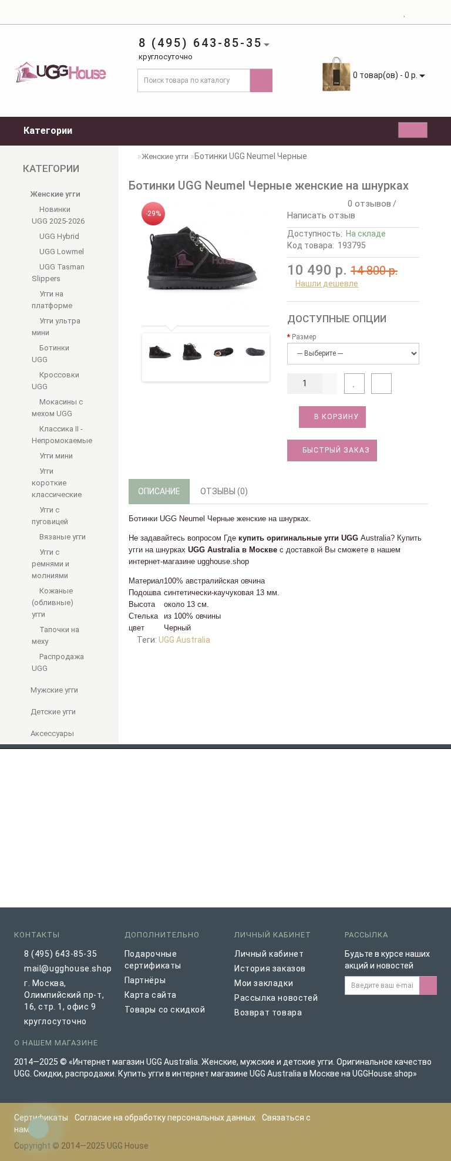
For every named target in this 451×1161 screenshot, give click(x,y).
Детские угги (52, 711)
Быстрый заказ (335, 450)
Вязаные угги (62, 536)
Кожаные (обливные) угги (52, 602)
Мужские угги (53, 690)
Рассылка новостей (276, 998)
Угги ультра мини (56, 326)
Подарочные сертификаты (153, 959)
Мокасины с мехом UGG (57, 407)
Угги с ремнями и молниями (50, 564)
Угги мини (55, 455)
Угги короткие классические (57, 483)
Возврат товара (268, 1012)
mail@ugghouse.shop (65, 968)
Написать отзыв (321, 215)
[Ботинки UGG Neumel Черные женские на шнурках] (203, 256)
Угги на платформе (52, 299)
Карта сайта (150, 995)
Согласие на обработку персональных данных (165, 1117)
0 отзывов (367, 203)
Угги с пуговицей (50, 515)
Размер (304, 337)
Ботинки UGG (50, 353)
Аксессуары (51, 733)
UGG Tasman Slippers (58, 272)
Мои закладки (263, 983)
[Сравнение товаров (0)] (415, 12)
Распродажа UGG (58, 662)
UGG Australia (184, 639)
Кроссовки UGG (55, 380)
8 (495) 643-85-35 (60, 954)
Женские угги (54, 194)
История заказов (270, 968)
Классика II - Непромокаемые (59, 434)
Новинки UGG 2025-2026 (58, 215)
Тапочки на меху (55, 635)
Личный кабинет (269, 954)
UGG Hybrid (58, 236)
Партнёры (145, 980)
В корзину (335, 417)
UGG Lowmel (61, 251)
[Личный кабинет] (390, 12)
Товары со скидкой (165, 1009)
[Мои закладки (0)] (404, 12)
